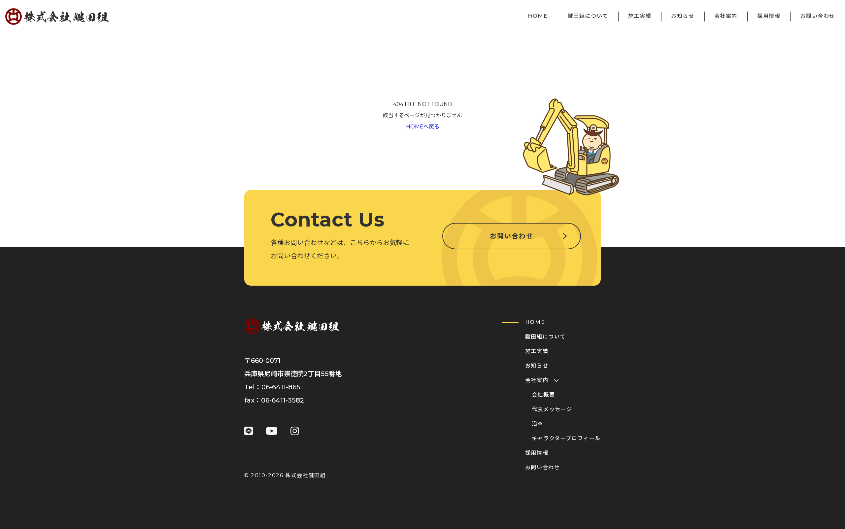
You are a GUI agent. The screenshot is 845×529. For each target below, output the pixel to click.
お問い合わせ (511, 236)
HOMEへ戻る (422, 126)
